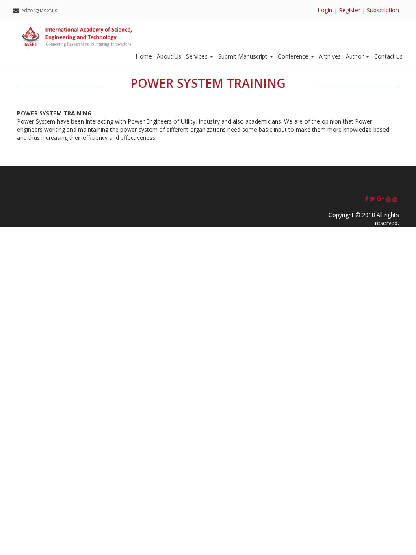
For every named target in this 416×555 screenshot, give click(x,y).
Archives (330, 56)
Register (349, 10)
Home (144, 56)
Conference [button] (294, 56)
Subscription (383, 10)
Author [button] (355, 56)
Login (325, 10)
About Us (169, 56)
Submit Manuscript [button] (243, 56)
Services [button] (197, 56)
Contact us (388, 56)
